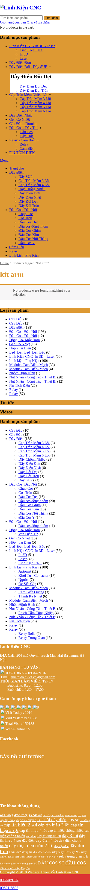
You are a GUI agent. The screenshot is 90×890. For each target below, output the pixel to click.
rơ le (85, 856)
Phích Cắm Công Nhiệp (36, 613)
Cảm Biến (27, 148)
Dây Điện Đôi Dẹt (33, 86)
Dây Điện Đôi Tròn (34, 90)
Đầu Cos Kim (28, 235)
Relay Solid (27, 633)
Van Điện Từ (28, 534)
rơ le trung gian (25, 863)
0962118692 (9, 888)
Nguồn (23, 580)
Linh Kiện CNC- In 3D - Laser (32, 46)
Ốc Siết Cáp (27, 584)
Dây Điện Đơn (20, 62)
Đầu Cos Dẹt (28, 222)
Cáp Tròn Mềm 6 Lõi (35, 111)
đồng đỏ (25, 868)
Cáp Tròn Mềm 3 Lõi (35, 99)
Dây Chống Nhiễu (31, 189)
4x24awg (35, 815)
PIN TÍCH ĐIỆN (22, 153)
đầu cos (75, 862)
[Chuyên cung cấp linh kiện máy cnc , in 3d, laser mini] (20, 8)
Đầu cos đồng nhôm (33, 226)
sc (35, 863)
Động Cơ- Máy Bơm (24, 340)
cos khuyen (28, 820)
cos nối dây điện (51, 819)
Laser (24, 58)
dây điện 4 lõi (47, 840)
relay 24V (74, 852)
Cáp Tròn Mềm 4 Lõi (35, 103)
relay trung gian (70, 856)
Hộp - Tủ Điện (20, 348)
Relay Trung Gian (31, 638)
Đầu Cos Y (26, 243)
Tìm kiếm (51, 18)
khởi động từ (24, 852)
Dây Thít (26, 136)
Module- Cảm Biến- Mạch (28, 365)
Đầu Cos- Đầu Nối (23, 210)
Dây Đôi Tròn (28, 206)
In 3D (24, 54)
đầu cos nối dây (10, 868)
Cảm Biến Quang (31, 592)
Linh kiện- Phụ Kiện (24, 255)
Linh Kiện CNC (31, 50)
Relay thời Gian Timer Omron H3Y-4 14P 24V (33, 856)
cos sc (73, 819)
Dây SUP (25, 177)
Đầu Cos (26, 132)
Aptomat (24, 571)
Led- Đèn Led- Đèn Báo (27, 352)
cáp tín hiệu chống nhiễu (66, 830)
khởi (12, 852)
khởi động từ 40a (42, 852)
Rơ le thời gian (8, 863)
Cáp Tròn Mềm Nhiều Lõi (28, 95)
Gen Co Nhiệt (19, 119)
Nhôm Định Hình (22, 373)
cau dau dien (57, 815)
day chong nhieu (49, 836)
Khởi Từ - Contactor (33, 575)
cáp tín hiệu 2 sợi (20, 824)
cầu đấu (31, 836)
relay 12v (63, 852)
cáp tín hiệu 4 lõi (33, 830)
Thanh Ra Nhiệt (30, 596)
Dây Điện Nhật (20, 115)
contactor (71, 815)
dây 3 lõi (70, 835)
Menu (4, 160)
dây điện (28, 840)
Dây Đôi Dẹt (27, 201)
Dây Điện (16, 172)
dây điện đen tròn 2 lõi (31, 845)
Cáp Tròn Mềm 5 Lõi (35, 107)
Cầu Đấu (15, 319)
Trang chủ (16, 168)
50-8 (46, 815)
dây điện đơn (61, 846)
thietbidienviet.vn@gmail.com (33, 677)
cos (79, 815)
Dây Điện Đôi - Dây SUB (28, 67)
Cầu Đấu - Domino (23, 124)
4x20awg (21, 815)
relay (54, 852)
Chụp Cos (25, 214)
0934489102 (9, 880)
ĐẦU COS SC (51, 863)
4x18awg (6, 815)
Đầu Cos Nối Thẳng (33, 239)
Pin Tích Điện (19, 385)
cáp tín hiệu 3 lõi (54, 824)
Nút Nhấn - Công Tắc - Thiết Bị (32, 377)
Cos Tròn (25, 218)
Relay (24, 144)
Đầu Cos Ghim (29, 230)
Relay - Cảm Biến (22, 140)
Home (4, 263)
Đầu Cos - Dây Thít (23, 128)
